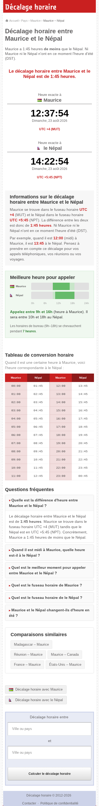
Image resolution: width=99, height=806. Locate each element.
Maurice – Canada (65, 654)
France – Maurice (27, 665)
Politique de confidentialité (59, 803)
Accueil (13, 20)
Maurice (35, 20)
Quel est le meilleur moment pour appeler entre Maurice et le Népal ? (47, 570)
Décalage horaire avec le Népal (38, 700)
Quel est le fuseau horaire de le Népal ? (46, 597)
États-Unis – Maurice (65, 665)
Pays (24, 20)
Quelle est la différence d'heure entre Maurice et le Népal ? (43, 503)
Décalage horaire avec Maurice (38, 689)
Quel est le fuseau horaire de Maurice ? (46, 585)
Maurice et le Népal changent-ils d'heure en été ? (49, 613)
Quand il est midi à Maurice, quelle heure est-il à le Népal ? (47, 552)
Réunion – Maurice (28, 654)
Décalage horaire (30, 7)
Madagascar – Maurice (31, 644)
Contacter (29, 803)
